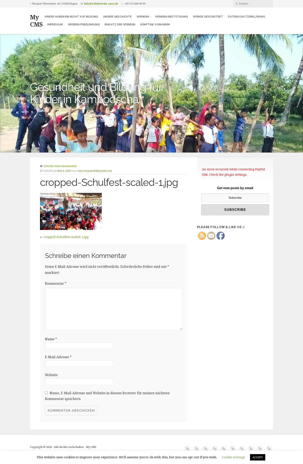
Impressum (55, 24)
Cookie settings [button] (233, 457)
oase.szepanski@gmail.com (94, 171)
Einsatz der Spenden (120, 24)
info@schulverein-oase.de (101, 3)
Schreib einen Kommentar (60, 166)
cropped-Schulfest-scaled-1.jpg (66, 237)
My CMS (36, 20)
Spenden (143, 16)
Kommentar (55, 283)
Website (51, 375)
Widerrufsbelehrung (84, 24)
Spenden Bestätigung (171, 16)
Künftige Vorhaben (155, 24)
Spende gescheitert (208, 16)
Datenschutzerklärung (246, 16)
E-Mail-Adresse (58, 357)
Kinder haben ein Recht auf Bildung (71, 16)
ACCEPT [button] (257, 457)
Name (51, 339)
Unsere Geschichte (117, 16)
